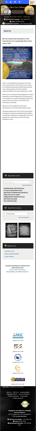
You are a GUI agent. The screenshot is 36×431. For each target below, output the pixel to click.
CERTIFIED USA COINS (10, 199)
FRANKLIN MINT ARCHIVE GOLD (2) (14, 197)
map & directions (21, 416)
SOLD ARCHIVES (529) (10, 201)
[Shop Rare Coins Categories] (15, 2)
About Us (9, 392)
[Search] (30, 182)
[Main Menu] (2, 2)
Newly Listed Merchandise (12, 254)
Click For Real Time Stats (17, 270)
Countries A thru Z (9, 251)
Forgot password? (18, 398)
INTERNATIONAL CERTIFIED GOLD (14, 188)
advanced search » (27, 185)
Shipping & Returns (11, 394)
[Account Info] (11, 2)
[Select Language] (19, 2)
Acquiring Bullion (25, 392)
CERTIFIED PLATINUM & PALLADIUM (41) (16, 192)
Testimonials (24, 396)
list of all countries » (24, 217)
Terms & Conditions (24, 394)
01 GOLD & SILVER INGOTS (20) (13, 190)
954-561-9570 (22, 421)
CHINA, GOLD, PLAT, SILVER (12, 195)
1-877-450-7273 (26, 419)
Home (3, 23)
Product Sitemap (9, 256)
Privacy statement (13, 396)
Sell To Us (16, 392)
